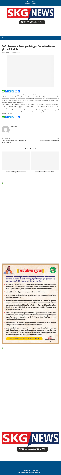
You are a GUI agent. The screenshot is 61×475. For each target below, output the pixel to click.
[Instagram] (25, 464)
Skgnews (8, 52)
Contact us (27, 3)
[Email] (35, 464)
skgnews (42, 472)
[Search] (58, 38)
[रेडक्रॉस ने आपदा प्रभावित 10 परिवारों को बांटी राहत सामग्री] (45, 161)
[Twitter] (21, 464)
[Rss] (42, 464)
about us (34, 3)
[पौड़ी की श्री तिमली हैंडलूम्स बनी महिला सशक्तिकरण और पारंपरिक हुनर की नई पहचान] (16, 161)
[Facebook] (18, 464)
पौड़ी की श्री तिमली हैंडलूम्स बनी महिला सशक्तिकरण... (16, 172)
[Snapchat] (39, 464)
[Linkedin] (28, 464)
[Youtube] (32, 464)
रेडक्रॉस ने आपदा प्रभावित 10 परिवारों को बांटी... (44, 172)
